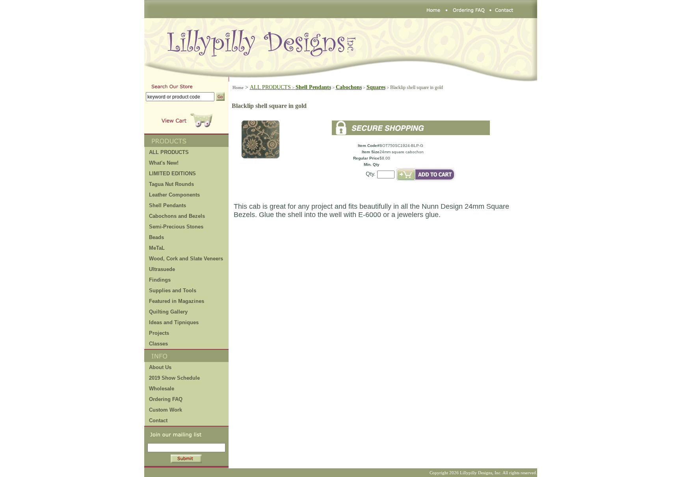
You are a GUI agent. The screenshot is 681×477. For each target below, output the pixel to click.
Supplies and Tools (172, 290)
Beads (156, 237)
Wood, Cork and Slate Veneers (186, 259)
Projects (159, 333)
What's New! (164, 163)
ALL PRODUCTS (273, 87)
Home (238, 87)
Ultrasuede (162, 269)
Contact (158, 420)
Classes (158, 344)
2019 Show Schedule (174, 378)
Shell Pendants (167, 205)
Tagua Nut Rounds (171, 184)
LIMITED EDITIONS (172, 173)
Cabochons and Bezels (177, 216)
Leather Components (174, 195)
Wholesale (161, 389)
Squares (376, 87)
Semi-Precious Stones (176, 227)
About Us (160, 367)
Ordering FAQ (165, 399)
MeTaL (157, 248)
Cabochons (349, 87)
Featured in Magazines (176, 301)
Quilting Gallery (168, 312)
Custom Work (165, 410)
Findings (160, 280)
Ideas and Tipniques (174, 322)
